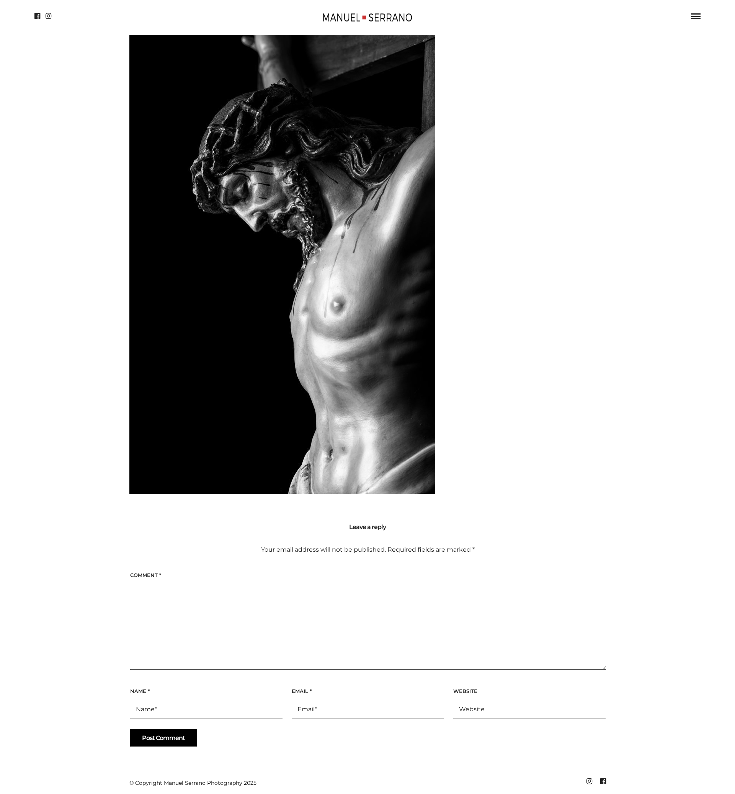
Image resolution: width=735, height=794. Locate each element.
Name (140, 691)
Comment (145, 575)
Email (302, 691)
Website (465, 691)
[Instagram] (48, 16)
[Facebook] (37, 16)
